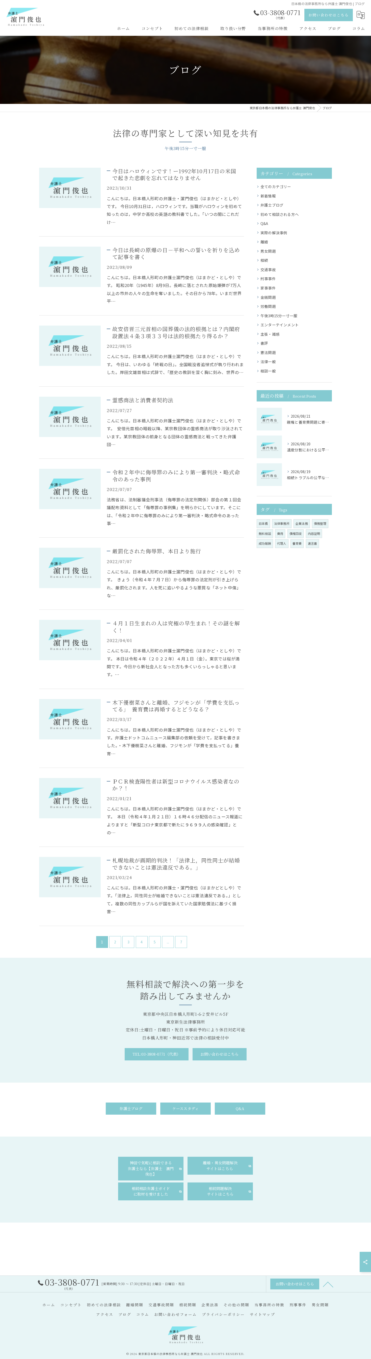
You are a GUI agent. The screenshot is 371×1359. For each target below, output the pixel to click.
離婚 (264, 241)
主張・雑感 (270, 334)
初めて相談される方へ (279, 214)
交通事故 (268, 269)
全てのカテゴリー (275, 186)
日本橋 (263, 523)
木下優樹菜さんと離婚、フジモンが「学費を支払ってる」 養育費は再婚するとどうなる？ (176, 706)
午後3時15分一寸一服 (278, 315)
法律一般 (268, 361)
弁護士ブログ (271, 205)
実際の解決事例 (273, 232)
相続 (264, 260)
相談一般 (268, 370)
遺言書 (312, 543)
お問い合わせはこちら (328, 14)
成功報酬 (265, 543)
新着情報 (268, 195)
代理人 (281, 543)
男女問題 (268, 251)
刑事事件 (268, 278)
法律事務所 (281, 523)
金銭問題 (268, 297)
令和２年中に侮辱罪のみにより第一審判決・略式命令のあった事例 (176, 475)
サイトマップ (262, 1314)
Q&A (264, 223)
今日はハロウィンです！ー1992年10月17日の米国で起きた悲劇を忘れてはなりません (174, 174)
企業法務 (302, 523)
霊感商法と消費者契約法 (142, 400)
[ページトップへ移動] (328, 1284)
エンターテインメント (279, 324)
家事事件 (268, 288)
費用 (280, 533)
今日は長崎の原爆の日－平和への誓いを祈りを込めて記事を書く (176, 253)
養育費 (297, 543)
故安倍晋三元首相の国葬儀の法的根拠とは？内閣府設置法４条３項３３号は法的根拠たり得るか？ (176, 332)
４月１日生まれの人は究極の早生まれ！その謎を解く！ (176, 626)
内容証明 (314, 533)
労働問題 (268, 306)
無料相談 (265, 533)
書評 (264, 343)
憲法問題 (268, 352)
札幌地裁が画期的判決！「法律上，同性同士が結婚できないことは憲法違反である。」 (176, 863)
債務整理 (320, 523)
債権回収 (295, 533)
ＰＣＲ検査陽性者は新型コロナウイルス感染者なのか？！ (176, 784)
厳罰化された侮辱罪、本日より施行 (156, 551)
